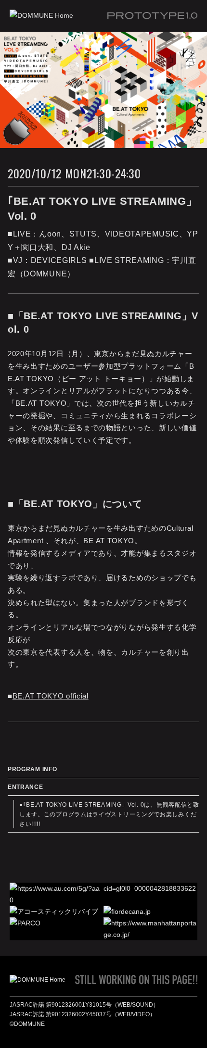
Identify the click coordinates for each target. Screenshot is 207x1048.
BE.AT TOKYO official (51, 696)
